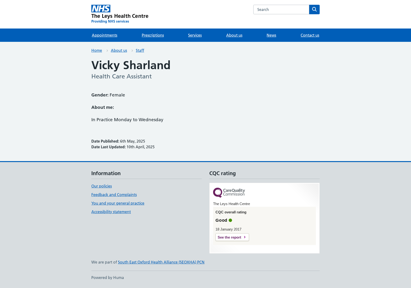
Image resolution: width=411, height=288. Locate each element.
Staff (140, 50)
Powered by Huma (107, 277)
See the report (229, 237)
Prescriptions (153, 35)
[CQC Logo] (229, 193)
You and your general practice (117, 203)
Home (96, 50)
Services (195, 35)
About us (234, 35)
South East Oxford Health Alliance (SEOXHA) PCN (161, 262)
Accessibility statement (111, 211)
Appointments (104, 35)
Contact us (310, 35)
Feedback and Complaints (114, 194)
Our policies (101, 186)
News (271, 35)
